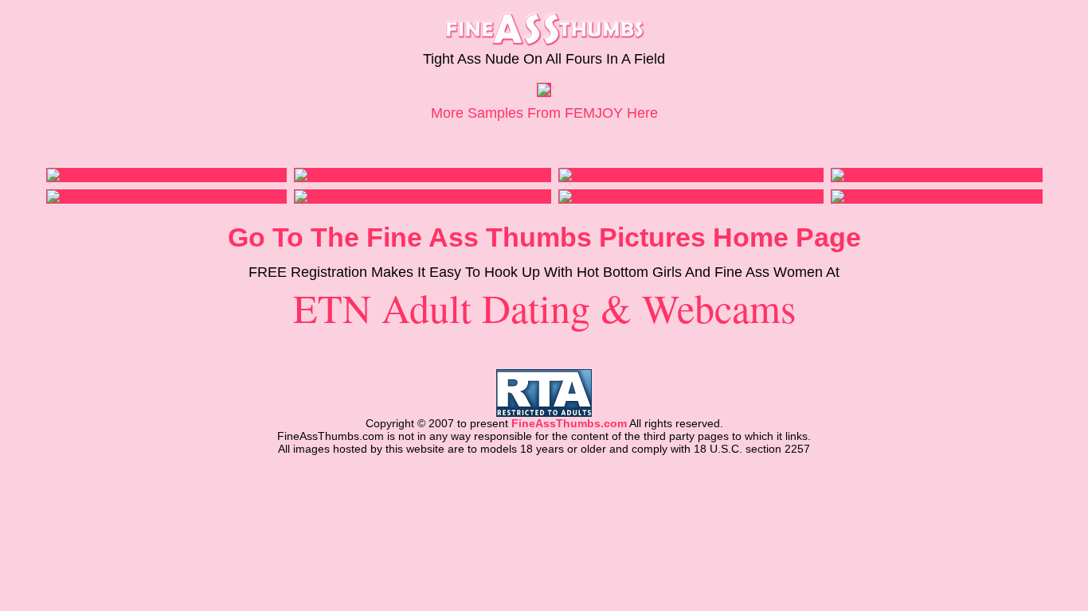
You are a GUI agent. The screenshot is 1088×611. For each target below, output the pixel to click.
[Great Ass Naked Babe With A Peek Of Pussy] (166, 175)
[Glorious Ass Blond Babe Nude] (642, 175)
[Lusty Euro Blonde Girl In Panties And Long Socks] (691, 196)
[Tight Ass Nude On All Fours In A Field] (544, 92)
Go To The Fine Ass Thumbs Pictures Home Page (544, 237)
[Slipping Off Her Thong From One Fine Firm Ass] (422, 196)
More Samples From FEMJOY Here (544, 113)
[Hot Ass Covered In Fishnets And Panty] (937, 196)
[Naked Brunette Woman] (898, 175)
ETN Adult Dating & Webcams (544, 307)
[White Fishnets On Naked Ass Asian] (143, 196)
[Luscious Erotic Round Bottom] (377, 175)
